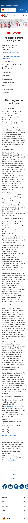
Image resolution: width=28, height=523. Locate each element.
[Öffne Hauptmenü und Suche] (25, 16)
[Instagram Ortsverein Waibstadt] (16, 486)
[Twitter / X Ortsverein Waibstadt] (21, 486)
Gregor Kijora (12, 460)
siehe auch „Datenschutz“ (10, 435)
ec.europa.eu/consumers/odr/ (15, 406)
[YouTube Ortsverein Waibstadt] (10, 486)
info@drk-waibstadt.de (13, 53)
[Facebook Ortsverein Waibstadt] (4, 486)
